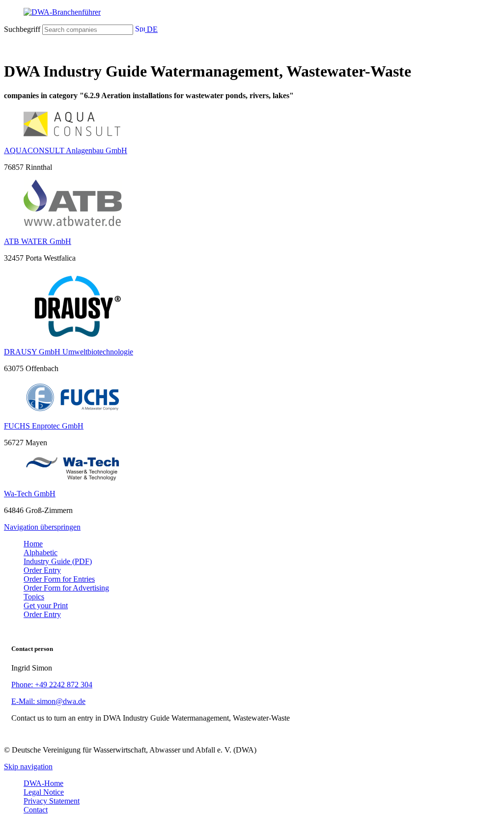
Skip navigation (28, 766)
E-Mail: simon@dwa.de (48, 701)
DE (151, 29)
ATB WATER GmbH (37, 241)
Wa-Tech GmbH (30, 493)
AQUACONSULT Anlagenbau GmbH (65, 150)
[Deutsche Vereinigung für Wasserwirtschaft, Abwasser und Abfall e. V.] (251, 12)
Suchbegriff (22, 29)
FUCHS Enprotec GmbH (44, 426)
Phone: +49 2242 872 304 (51, 684)
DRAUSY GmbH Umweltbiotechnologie (68, 352)
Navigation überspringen (42, 527)
